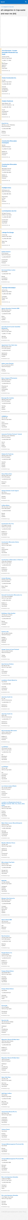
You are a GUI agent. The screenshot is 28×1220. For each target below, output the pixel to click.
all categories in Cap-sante (8, 6)
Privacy (24, 1211)
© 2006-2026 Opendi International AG (9, 1211)
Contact (20, 1211)
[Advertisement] (14, 31)
